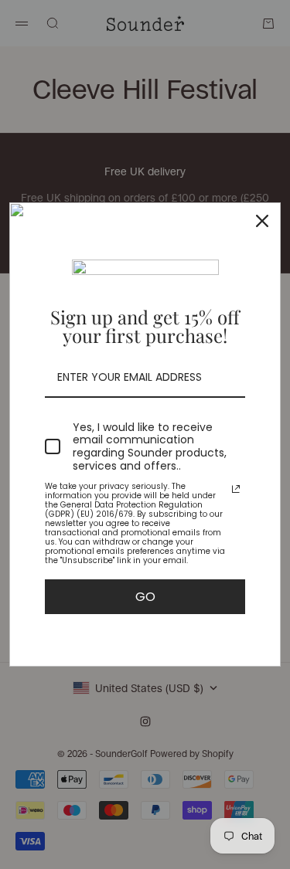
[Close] (262, 220)
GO (145, 597)
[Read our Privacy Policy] (236, 489)
